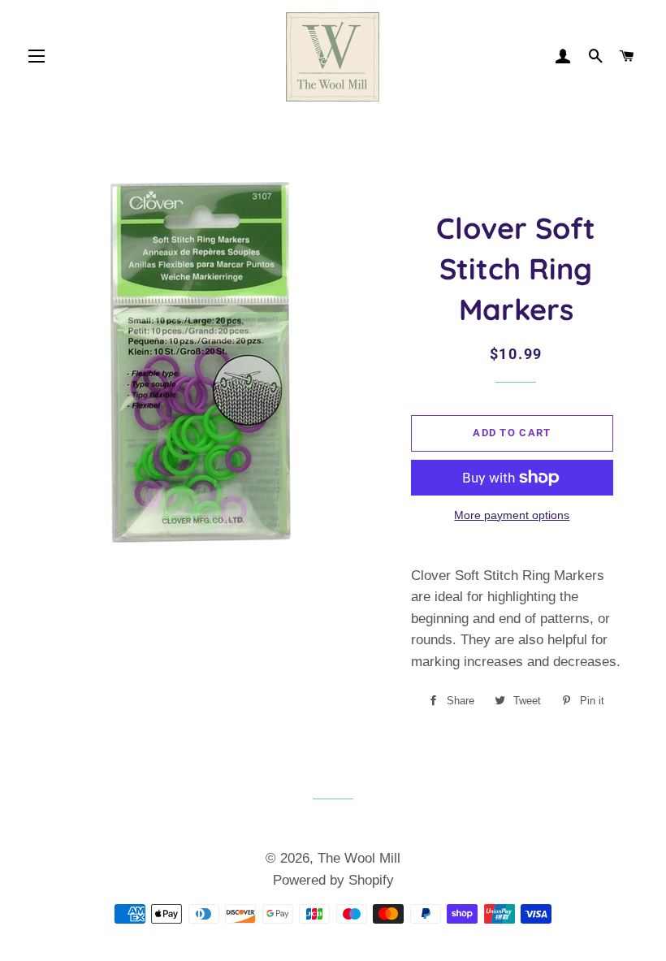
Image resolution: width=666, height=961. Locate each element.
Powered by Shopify (333, 880)
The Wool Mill (359, 858)
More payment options (511, 515)
